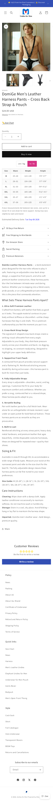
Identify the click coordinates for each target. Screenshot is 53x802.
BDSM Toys (10, 746)
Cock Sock (9, 715)
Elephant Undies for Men (16, 673)
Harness (9, 661)
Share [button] (7, 529)
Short (7, 721)
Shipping (5, 114)
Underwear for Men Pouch (16, 680)
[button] (5, 13)
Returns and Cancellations (17, 752)
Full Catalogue (11, 728)
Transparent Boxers (14, 740)
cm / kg (21, 164)
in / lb (32, 164)
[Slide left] (3, 81)
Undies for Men (22, 797)
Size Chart (9, 649)
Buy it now (26, 154)
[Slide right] (50, 81)
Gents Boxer (10, 686)
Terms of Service (12, 632)
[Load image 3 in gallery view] (40, 80)
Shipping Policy (12, 625)
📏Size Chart (8, 122)
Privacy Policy (11, 613)
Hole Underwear (12, 734)
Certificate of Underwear (16, 607)
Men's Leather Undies (14, 667)
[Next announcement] (48, 4)
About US (9, 595)
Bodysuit (9, 692)
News (7, 582)
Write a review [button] (26, 561)
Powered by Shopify (35, 797)
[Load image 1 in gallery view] (13, 80)
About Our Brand (12, 601)
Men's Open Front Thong (16, 698)
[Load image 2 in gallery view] (26, 80)
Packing (8, 588)
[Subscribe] (40, 770)
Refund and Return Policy (16, 619)
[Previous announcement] (5, 4)
